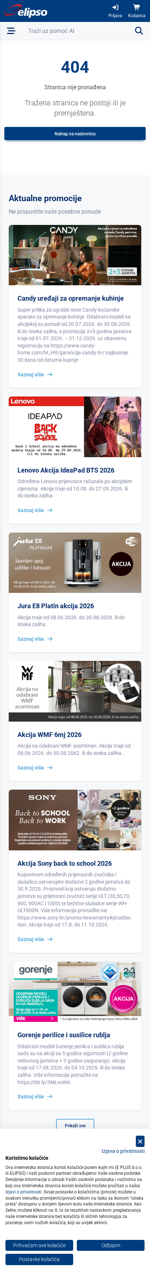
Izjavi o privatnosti (23, 1192)
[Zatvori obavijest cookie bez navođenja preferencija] (140, 1141)
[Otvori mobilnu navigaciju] (11, 31)
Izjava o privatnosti (123, 1151)
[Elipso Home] (26, 11)
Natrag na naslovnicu (75, 133)
